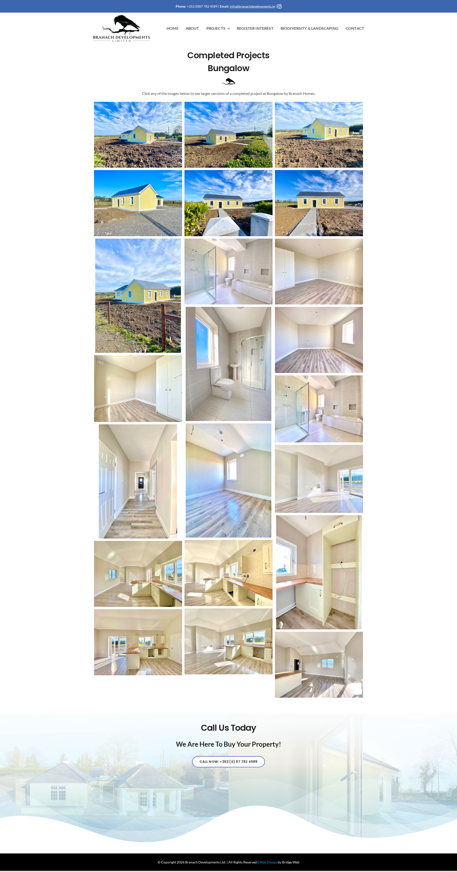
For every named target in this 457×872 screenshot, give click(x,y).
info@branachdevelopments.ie (252, 6)
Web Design (268, 862)
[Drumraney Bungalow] (138, 135)
